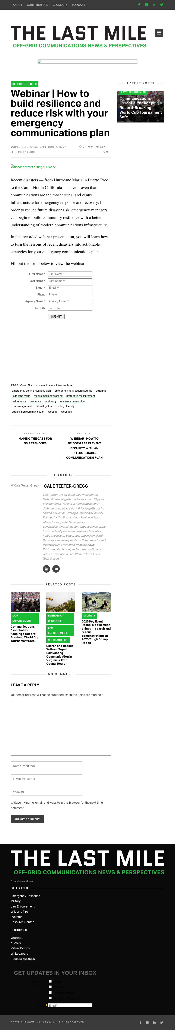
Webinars (17, 937)
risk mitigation (44, 406)
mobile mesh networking (48, 396)
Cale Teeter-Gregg (52, 146)
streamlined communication (28, 412)
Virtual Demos (20, 948)
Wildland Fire (58, 640)
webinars (66, 412)
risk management (22, 406)
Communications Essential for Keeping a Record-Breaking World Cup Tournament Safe (25, 634)
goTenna (101, 391)
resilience (35, 401)
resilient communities (72, 401)
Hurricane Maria (21, 396)
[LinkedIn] (154, 5)
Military (89, 615)
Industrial (17, 917)
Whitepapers (19, 953)
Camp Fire (26, 385)
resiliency (50, 401)
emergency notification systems (73, 391)
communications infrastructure (54, 385)
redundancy (19, 401)
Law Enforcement (21, 618)
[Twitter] (161, 5)
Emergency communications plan (31, 391)
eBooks (16, 943)
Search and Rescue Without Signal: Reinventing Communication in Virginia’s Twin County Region (59, 655)
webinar (52, 412)
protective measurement (80, 396)
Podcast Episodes (23, 958)
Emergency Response (56, 618)
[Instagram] (146, 5)
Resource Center (24, 84)
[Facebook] (139, 5)
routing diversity (65, 406)
